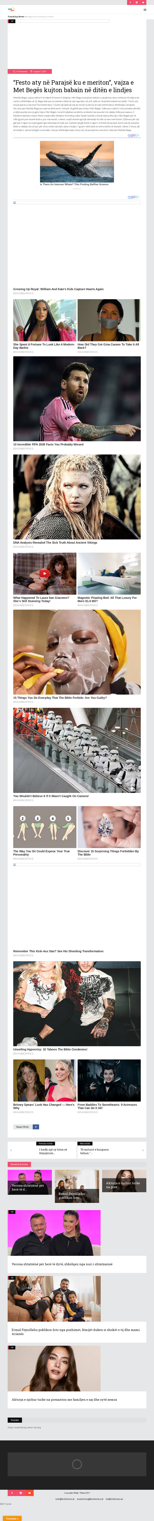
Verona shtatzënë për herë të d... (28, 1187)
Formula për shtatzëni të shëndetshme (42, 16)
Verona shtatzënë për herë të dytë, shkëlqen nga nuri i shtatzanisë (62, 1264)
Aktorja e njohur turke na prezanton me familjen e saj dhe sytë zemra (64, 1399)
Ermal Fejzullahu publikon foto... (72, 1196)
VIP (12, 21)
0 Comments (22, 71)
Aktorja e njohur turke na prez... (123, 1185)
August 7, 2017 (39, 71)
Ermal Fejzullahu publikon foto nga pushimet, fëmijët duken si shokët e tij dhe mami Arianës (76, 1332)
